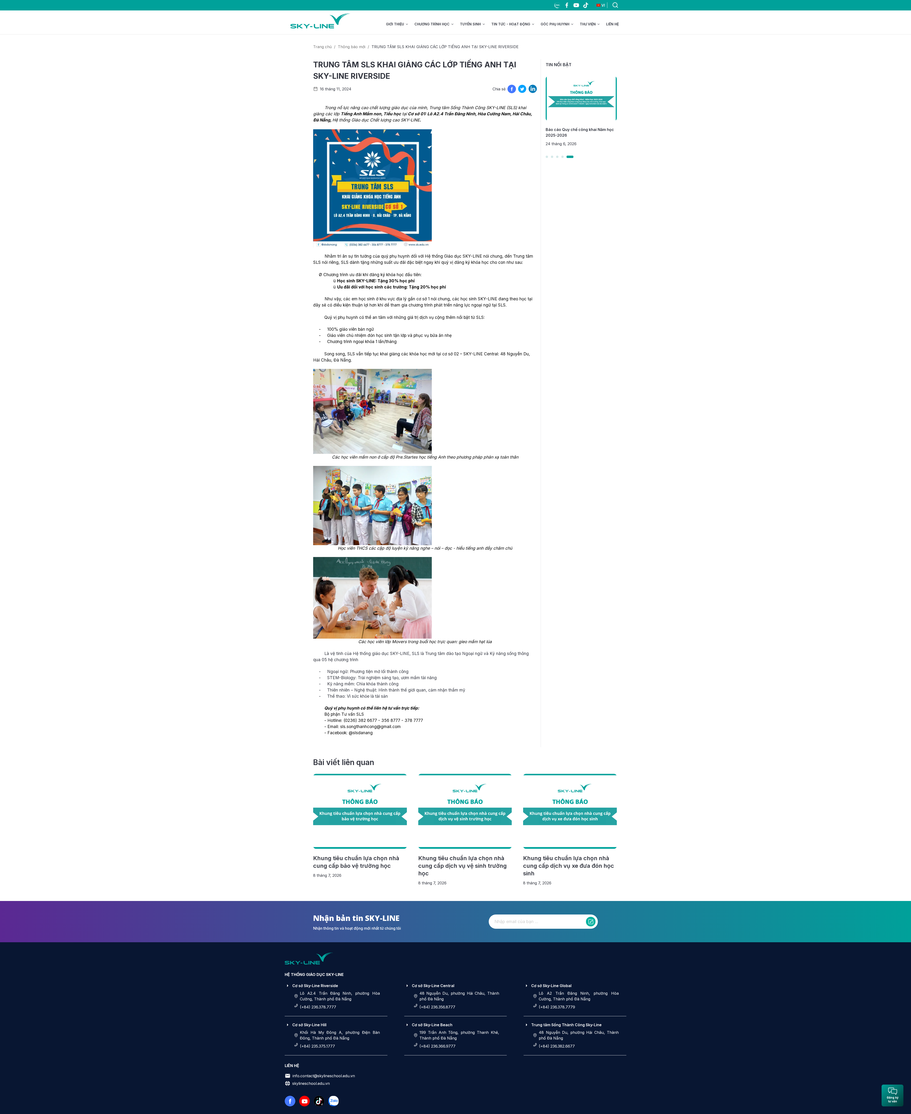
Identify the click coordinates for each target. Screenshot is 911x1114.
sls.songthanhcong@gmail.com (370, 726)
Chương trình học (432, 24)
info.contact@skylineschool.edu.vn (324, 1075)
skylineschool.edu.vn (311, 1083)
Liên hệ (612, 24)
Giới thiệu (395, 24)
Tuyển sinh (470, 24)
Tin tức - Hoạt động (510, 24)
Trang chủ (322, 46)
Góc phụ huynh (555, 24)
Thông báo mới (351, 46)
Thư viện (588, 24)
